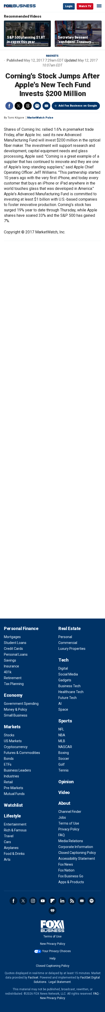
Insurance (11, 666)
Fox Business (20, 6)
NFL (61, 729)
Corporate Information (75, 847)
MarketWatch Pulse (40, 117)
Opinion (66, 781)
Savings (10, 660)
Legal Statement (60, 982)
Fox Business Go (70, 876)
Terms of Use (68, 823)
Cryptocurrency (16, 747)
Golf (61, 764)
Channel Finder (69, 812)
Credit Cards (13, 649)
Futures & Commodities (22, 753)
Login (69, 6)
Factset (33, 977)
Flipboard (52, 901)
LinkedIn (62, 901)
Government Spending (21, 704)
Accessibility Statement (76, 858)
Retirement (12, 678)
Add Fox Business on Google (78, 105)
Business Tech (69, 686)
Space (63, 709)
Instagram (33, 901)
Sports (65, 720)
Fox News (65, 864)
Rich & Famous (15, 830)
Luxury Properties (71, 649)
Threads (28, 106)
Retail (8, 782)
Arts (7, 859)
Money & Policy (15, 709)
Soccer (63, 759)
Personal (65, 637)
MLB (61, 741)
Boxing (63, 753)
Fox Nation (66, 870)
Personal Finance (21, 628)
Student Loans (15, 643)
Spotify (91, 901)
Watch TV (85, 6)
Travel (8, 836)
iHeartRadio (52, 910)
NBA (61, 735)
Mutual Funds (14, 794)
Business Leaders (17, 770)
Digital (63, 668)
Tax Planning (14, 684)
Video (64, 792)
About (64, 803)
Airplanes (11, 848)
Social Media (68, 674)
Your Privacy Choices (56, 951)
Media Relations (70, 841)
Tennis (63, 770)
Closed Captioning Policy (77, 853)
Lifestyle (12, 815)
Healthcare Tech (71, 692)
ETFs (7, 764)
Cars (7, 842)
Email (46, 106)
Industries (11, 776)
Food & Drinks (14, 854)
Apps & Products (71, 882)
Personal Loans (16, 654)
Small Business (15, 715)
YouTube (43, 901)
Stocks (9, 735)
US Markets (13, 741)
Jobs (62, 817)
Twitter (18, 106)
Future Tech (67, 698)
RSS (72, 901)
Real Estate (69, 628)
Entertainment (15, 824)
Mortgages (12, 637)
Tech (63, 660)
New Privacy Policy (52, 944)
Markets (52, 55)
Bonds (9, 759)
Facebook (9, 106)
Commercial (67, 643)
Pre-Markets (13, 788)
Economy (13, 695)
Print (37, 106)
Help (52, 958)
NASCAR (65, 747)
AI (60, 704)
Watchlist (13, 805)
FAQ (61, 835)
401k (7, 672)
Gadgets (64, 680)
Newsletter (82, 901)
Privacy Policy (68, 829)
